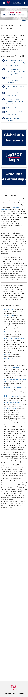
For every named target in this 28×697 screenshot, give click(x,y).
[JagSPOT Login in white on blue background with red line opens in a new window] (14, 158)
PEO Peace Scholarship (12, 402)
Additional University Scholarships (12, 119)
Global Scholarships (11, 359)
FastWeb (7, 355)
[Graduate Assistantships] (14, 177)
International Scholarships (13, 388)
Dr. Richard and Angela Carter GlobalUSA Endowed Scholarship (16, 80)
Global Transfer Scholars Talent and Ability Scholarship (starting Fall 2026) (15, 71)
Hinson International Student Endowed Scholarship (15, 88)
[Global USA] (14, 138)
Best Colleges (8, 309)
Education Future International (14, 338)
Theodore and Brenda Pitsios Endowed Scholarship (15, 113)
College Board (9, 315)
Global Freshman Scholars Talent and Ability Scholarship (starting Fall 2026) (15, 63)
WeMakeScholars (10, 408)
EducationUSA (8, 332)
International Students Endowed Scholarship (13, 94)
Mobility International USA (12, 396)
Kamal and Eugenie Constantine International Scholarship (14, 101)
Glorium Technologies (11, 367)
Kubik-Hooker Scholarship (14, 108)
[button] (24, 3)
